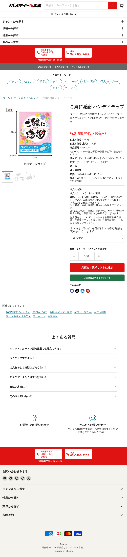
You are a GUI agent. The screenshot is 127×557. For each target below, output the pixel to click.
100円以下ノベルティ (18, 312)
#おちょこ (29, 81)
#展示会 (43, 81)
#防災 (103, 81)
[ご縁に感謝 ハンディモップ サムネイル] (7, 177)
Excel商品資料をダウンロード (97, 278)
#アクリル (13, 81)
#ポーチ (114, 81)
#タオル (56, 87)
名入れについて (61, 66)
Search (63, 544)
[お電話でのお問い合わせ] (34, 424)
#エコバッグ (71, 81)
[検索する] (112, 5)
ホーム (6, 98)
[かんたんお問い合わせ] (92, 424)
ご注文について (44, 66)
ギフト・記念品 (83, 312)
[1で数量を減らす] (74, 256)
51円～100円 (39, 312)
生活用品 (53, 316)
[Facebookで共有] (72, 291)
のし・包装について (80, 66)
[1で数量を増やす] (99, 256)
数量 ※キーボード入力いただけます (88, 249)
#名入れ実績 (88, 81)
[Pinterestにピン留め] (88, 291)
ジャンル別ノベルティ (26, 98)
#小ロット (70, 87)
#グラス (56, 81)
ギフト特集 (100, 312)
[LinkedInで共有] (83, 291)
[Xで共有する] (77, 291)
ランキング (39, 316)
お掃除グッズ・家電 (61, 312)
